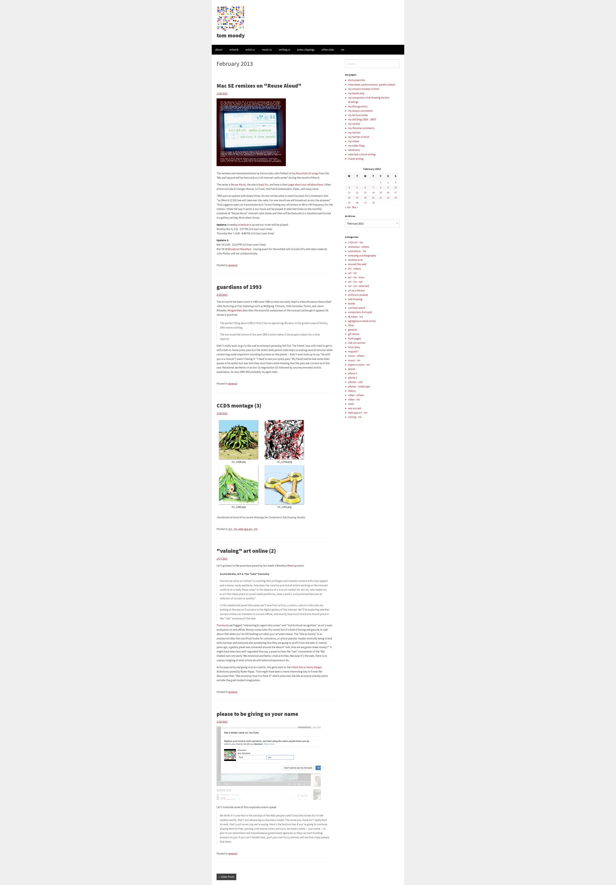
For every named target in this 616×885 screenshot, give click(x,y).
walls (351, 404)
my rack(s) (354, 124)
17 (395, 192)
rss (342, 49)
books (351, 303)
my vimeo (353, 141)
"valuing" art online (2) (246, 550)
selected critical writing (362, 154)
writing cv (284, 49)
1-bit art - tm (355, 242)
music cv (267, 49)
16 (388, 192)
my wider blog (356, 145)
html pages (354, 338)
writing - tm (355, 417)
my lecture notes (358, 115)
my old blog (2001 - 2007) (362, 119)
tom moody (231, 35)
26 (357, 202)
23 (388, 197)
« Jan (348, 207)
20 (365, 197)
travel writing (356, 159)
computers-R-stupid (360, 312)
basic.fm (263, 184)
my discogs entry (358, 106)
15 (381, 192)
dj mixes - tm (355, 316)
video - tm (354, 399)
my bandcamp (356, 93)
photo (351, 369)
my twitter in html (358, 137)
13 (365, 192)
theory (352, 391)
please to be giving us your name (257, 713)
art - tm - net (355, 281)
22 (381, 197)
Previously (223, 625)
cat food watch (356, 308)
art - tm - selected (358, 286)
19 (357, 197)
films (351, 325)
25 (349, 202)
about (218, 49)
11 (349, 192)
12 (357, 192)
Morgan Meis (234, 310)
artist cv (250, 49)
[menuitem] (219, 50)
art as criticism (356, 290)
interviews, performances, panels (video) (371, 84)
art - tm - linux (356, 277)
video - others (356, 395)
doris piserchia (356, 80)
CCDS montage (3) (239, 405)
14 (373, 192)
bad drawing (355, 299)
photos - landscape (359, 386)
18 (349, 197)
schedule (243, 224)
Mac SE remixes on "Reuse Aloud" (259, 85)
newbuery (354, 150)
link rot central (356, 343)
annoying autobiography (362, 255)
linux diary (354, 347)
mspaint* (353, 351)
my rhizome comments (361, 128)
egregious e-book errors (362, 321)
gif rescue (353, 334)
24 (395, 197)
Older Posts (227, 877)
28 (373, 202)
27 (365, 202)
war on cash (354, 408)
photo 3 (352, 377)
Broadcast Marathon (239, 249)
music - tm (354, 360)
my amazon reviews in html (363, 89)
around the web (357, 264)
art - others (354, 268)
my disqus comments (360, 111)
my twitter (354, 132)
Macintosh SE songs (307, 173)
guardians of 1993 (239, 287)
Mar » (355, 207)
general (232, 265)
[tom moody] (231, 18)
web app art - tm (247, 529)
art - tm (232, 529)
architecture (355, 260)
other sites (328, 49)
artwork (234, 49)
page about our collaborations (305, 184)
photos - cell (355, 382)
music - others (356, 356)
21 (373, 197)
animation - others (358, 247)
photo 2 (352, 373)
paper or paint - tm (359, 364)
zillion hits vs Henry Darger (306, 667)
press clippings (306, 49)
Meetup (292, 565)
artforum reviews (358, 295)
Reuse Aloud (238, 184)
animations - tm (357, 251)
